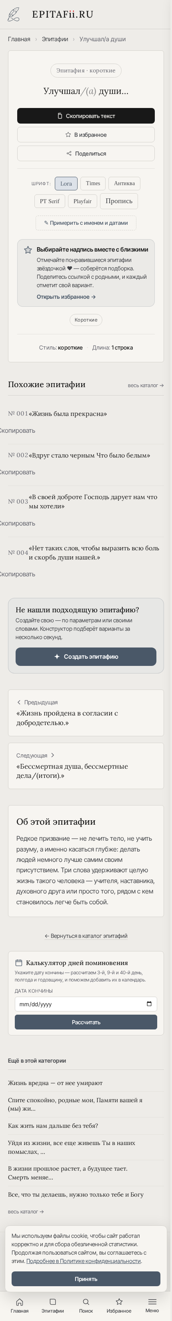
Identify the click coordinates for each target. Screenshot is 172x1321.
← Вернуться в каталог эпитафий (86, 935)
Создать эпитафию (91, 656)
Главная (19, 39)
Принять (86, 1278)
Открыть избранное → (66, 296)
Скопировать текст (90, 115)
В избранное (90, 134)
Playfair (83, 201)
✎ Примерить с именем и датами (86, 223)
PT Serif (50, 201)
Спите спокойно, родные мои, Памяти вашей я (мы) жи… (75, 1104)
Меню (152, 1310)
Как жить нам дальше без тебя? (53, 1125)
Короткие (86, 320)
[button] (16, 430)
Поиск (86, 1311)
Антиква (124, 183)
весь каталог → (146, 385)
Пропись (119, 201)
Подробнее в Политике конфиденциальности (83, 1260)
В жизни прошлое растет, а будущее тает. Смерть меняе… (68, 1173)
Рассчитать (86, 1022)
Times (93, 183)
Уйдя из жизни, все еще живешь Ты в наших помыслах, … (71, 1147)
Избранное (119, 1311)
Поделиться (90, 153)
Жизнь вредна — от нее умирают (55, 1083)
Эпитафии (55, 39)
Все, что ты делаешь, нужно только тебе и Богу (76, 1194)
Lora (66, 183)
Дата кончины (34, 991)
